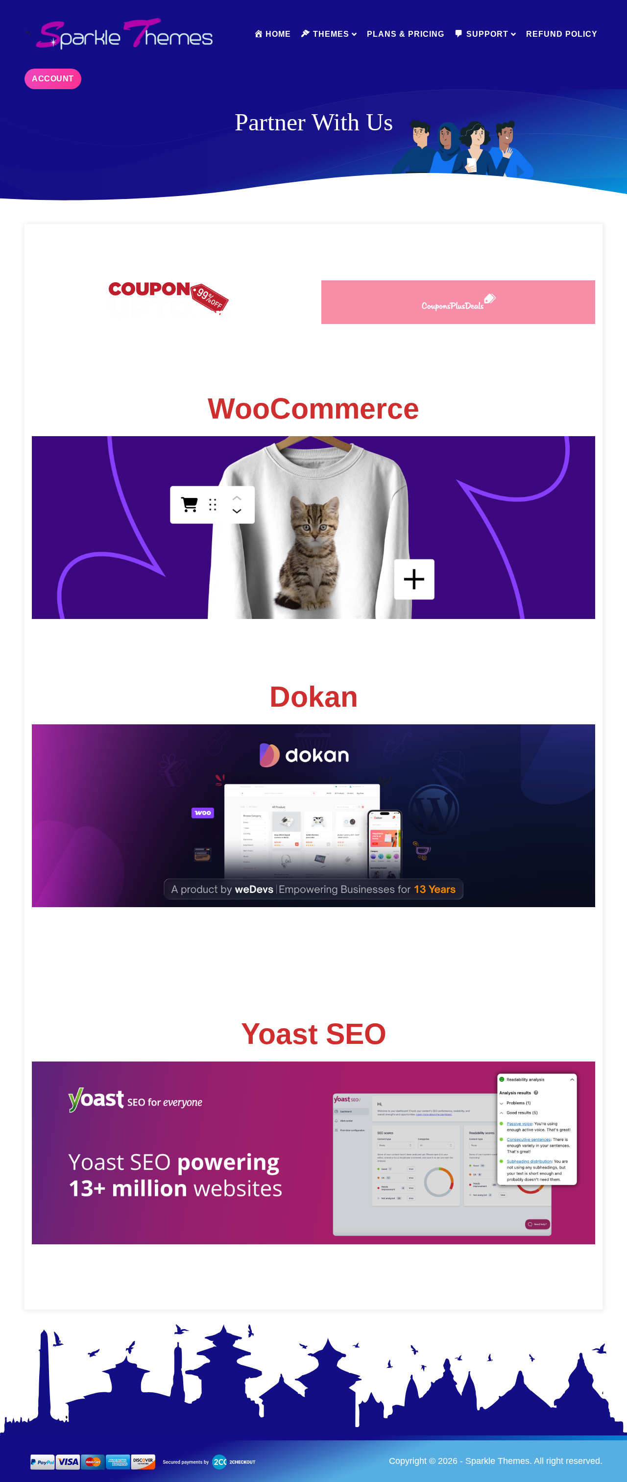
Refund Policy (562, 34)
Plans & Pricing (405, 34)
